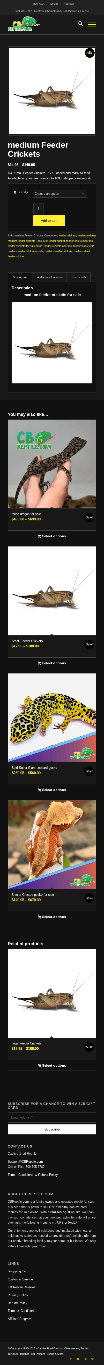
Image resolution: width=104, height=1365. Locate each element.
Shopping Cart (18, 1271)
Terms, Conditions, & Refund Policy (33, 1175)
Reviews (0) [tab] (79, 277)
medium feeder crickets (21, 240)
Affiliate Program (19, 1319)
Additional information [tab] (49, 277)
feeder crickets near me (58, 245)
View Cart (38, 3)
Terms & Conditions (21, 1311)
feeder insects (86, 235)
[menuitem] (38, 3)
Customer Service (20, 1279)
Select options (53, 536)
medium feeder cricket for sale (25, 251)
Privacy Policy (18, 1295)
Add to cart (49, 221)
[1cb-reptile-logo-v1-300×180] (43, 24)
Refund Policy (17, 1303)
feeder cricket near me (79, 240)
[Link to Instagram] (85, 1359)
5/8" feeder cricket (54, 240)
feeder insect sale (83, 245)
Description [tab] (20, 277)
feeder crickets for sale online (25, 245)
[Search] (78, 24)
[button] (90, 52)
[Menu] (89, 24)
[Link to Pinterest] (92, 1359)
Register (69, 3)
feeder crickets (67, 235)
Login (54, 3)
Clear (93, 235)
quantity (21, 192)
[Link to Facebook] (70, 1359)
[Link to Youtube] (78, 1359)
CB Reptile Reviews (22, 1287)
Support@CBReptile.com (25, 1161)
